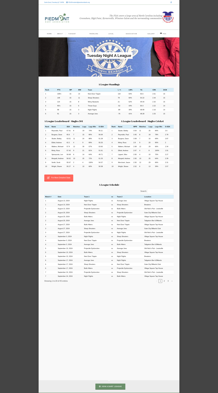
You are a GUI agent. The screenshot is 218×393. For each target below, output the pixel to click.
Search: (143, 191)
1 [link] (160, 281)
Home (99, 60)
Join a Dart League (112, 386)
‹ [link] (156, 281)
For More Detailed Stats (60, 178)
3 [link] (168, 281)
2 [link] (164, 281)
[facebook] (171, 2)
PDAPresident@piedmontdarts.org (79, 2)
